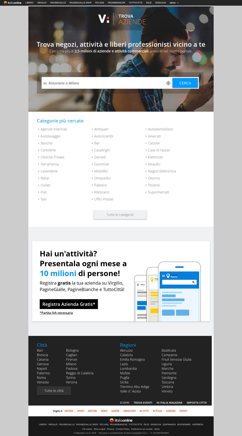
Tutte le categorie (120, 214)
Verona (71, 382)
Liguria (167, 364)
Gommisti (101, 164)
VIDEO (104, 411)
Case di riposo (159, 150)
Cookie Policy (123, 429)
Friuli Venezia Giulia (177, 359)
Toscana (168, 382)
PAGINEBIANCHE (116, 3)
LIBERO (29, 3)
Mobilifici (101, 171)
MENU (173, 3)
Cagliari (71, 355)
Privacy (110, 429)
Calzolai (154, 143)
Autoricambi (103, 136)
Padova (72, 368)
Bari (40, 350)
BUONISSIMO (184, 425)
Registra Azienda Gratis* (68, 304)
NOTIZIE (69, 411)
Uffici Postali (103, 199)
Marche (168, 368)
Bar (97, 143)
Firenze (71, 359)
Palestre (100, 185)
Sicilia (124, 382)
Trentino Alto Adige (134, 386)
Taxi (43, 199)
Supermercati (158, 192)
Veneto (167, 391)
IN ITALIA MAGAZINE (169, 402)
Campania (169, 355)
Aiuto (157, 429)
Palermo (43, 373)
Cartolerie (48, 150)
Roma (41, 377)
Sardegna (169, 377)
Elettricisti (155, 157)
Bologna (72, 350)
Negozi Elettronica (162, 171)
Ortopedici (102, 178)
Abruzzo (126, 350)
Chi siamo (87, 429)
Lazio (124, 364)
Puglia (124, 377)
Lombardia (128, 368)
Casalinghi (102, 150)
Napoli (42, 368)
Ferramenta (50, 164)
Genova (43, 364)
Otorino (154, 178)
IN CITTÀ (144, 411)
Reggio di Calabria (80, 373)
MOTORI (92, 411)
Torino (71, 377)
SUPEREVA (197, 425)
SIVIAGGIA (160, 3)
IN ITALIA (157, 411)
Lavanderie (49, 171)
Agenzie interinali (54, 129)
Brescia (42, 355)
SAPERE (115, 411)
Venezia (43, 382)
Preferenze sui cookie (142, 429)
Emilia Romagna (132, 359)
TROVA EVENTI (143, 402)
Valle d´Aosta (130, 391)
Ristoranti (101, 192)
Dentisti (100, 157)
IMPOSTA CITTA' (197, 402)
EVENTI (183, 411)
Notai (45, 178)
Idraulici (154, 164)
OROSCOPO (129, 411)
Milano (71, 364)
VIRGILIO (42, 3)
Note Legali (99, 429)
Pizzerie (154, 185)
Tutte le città (54, 390)
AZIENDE (171, 411)
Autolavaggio (50, 136)
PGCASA (99, 3)
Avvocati (154, 136)
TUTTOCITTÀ (135, 3)
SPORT (80, 411)
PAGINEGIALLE (58, 3)
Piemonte (169, 373)
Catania (43, 359)
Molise (125, 373)
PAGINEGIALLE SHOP (81, 3)
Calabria (126, 355)
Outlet (45, 185)
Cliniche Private (52, 157)
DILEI (148, 3)
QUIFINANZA (169, 425)
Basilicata (169, 350)
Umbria (167, 386)
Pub (44, 192)
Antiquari (101, 129)
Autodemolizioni (160, 129)
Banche (46, 143)
